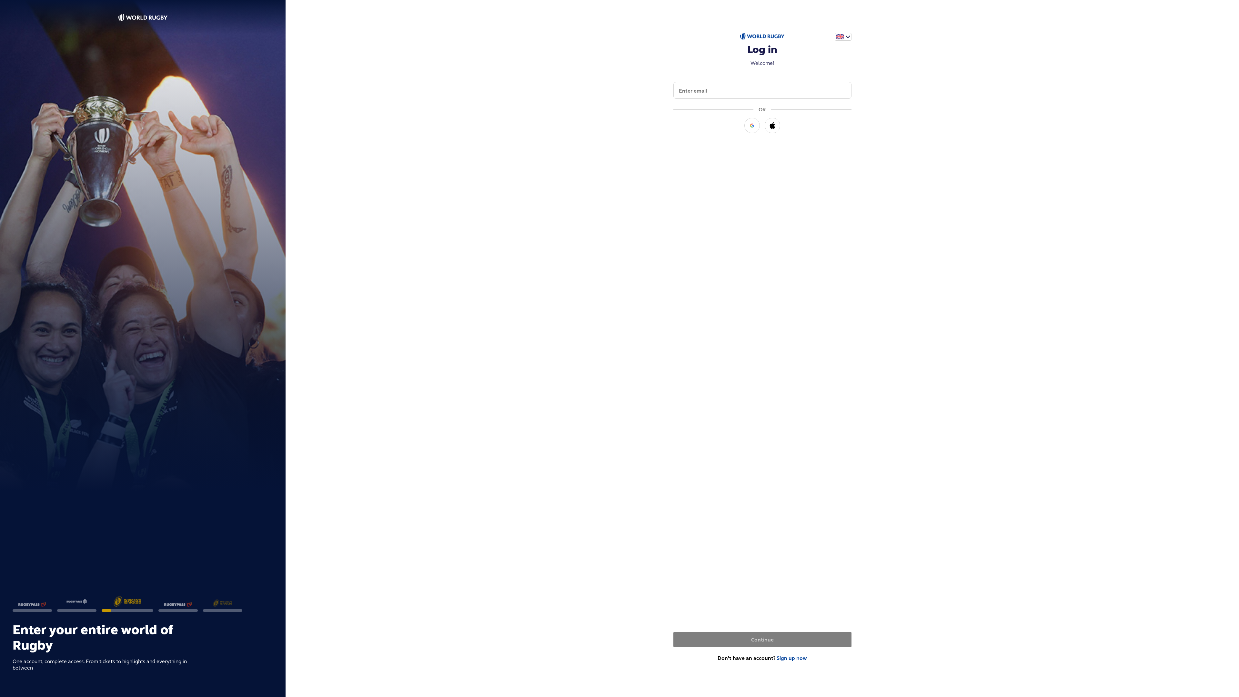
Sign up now (792, 658)
